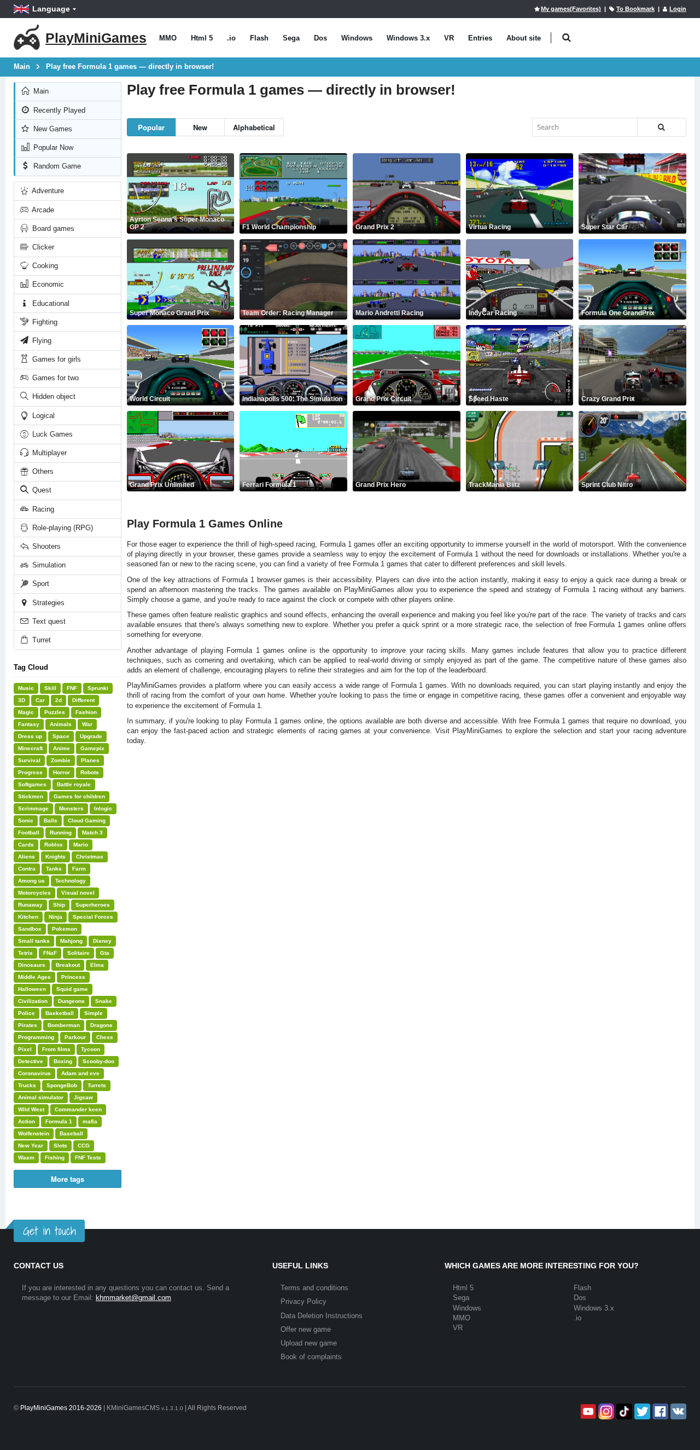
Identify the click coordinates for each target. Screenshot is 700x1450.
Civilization (33, 1001)
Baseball (71, 1133)
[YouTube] (587, 1411)
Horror (61, 772)
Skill (50, 688)
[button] (566, 38)
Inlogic (103, 808)
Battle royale (74, 784)
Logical (42, 415)
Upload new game (309, 1343)
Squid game (72, 989)
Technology (70, 881)
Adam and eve (80, 1073)
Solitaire (78, 953)
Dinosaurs (31, 965)
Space (60, 736)
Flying (40, 341)
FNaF (50, 953)
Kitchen (28, 917)
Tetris (25, 953)
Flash (259, 38)
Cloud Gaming (87, 820)
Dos (320, 38)
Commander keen (78, 1109)
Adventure (47, 191)
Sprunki (98, 688)
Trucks (27, 1085)
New (200, 127)
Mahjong (71, 941)
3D (21, 700)
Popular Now (52, 147)
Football (28, 833)
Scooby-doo (98, 1061)
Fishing (55, 1158)
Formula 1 (58, 1121)
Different (83, 700)
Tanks (54, 869)
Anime (61, 748)
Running (61, 833)
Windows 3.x (408, 38)
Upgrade (91, 736)
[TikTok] (623, 1411)
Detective (30, 1061)
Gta (104, 953)
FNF (72, 688)
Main (40, 91)
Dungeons (71, 1001)
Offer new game (306, 1329)
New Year (30, 1145)
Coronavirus (34, 1073)
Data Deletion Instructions (322, 1316)
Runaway (30, 905)
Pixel (25, 1049)
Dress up (30, 736)
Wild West (31, 1109)
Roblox (53, 845)
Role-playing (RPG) (61, 528)
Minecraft (30, 748)
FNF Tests (88, 1158)
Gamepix (92, 748)
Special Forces (93, 917)
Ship (59, 905)
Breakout (68, 965)
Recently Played (58, 110)
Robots (89, 772)
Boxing (63, 1061)
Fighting (43, 322)
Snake (103, 1001)
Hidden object (52, 396)
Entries (480, 38)
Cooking (44, 266)
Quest (40, 490)
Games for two (54, 378)
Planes (90, 760)
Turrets (97, 1085)
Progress (30, 772)
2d (58, 700)
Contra (27, 869)
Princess (73, 977)
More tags (67, 1179)
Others (42, 471)
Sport (39, 583)
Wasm (26, 1158)
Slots (60, 1145)
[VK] (677, 1411)
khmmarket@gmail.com (133, 1298)
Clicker (42, 247)
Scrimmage (33, 808)
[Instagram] (605, 1411)
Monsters (71, 808)
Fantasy (28, 724)
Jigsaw (83, 1097)
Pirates (27, 1025)
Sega (291, 38)
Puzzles (54, 712)
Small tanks (34, 941)
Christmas (89, 857)
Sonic (25, 820)
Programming (36, 1037)
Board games (52, 228)
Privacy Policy (303, 1301)
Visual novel (78, 893)
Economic (47, 284)
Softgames (32, 784)
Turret (40, 640)
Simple (93, 1013)
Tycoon (90, 1049)
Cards (26, 845)
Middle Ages (34, 977)
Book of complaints (311, 1357)
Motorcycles (34, 893)
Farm (79, 869)
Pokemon (64, 929)
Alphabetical (254, 127)
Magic (26, 712)
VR (449, 38)
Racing (42, 509)
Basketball (59, 1013)
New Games (51, 129)
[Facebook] (659, 1411)
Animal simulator (40, 1097)
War (87, 724)
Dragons (101, 1025)
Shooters (45, 546)
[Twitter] (641, 1411)
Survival (29, 760)
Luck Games (51, 434)
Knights (55, 857)
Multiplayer (48, 453)
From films (56, 1049)
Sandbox (30, 929)
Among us (31, 881)
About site (523, 38)
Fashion (86, 712)
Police (26, 1013)
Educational (49, 303)
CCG (84, 1145)
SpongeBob (61, 1085)
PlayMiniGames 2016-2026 (61, 1408)
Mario (80, 845)
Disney (102, 941)
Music (26, 688)
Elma (97, 965)
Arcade (42, 210)
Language (51, 8)
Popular (151, 127)
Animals (61, 724)
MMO (168, 38)
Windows (356, 38)
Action (26, 1121)
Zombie (61, 760)
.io (231, 38)
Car (40, 700)
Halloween (32, 989)
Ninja (55, 917)
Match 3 (92, 833)
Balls (50, 820)
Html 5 (202, 38)
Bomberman (64, 1025)
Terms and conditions (314, 1288)
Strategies (47, 603)
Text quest (48, 621)
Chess (104, 1037)
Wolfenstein (33, 1133)
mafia (90, 1121)
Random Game (56, 166)
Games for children (79, 796)
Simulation (48, 565)
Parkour (75, 1037)
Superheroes (92, 905)
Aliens (26, 857)
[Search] (661, 127)
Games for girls (55, 359)
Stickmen (30, 796)
